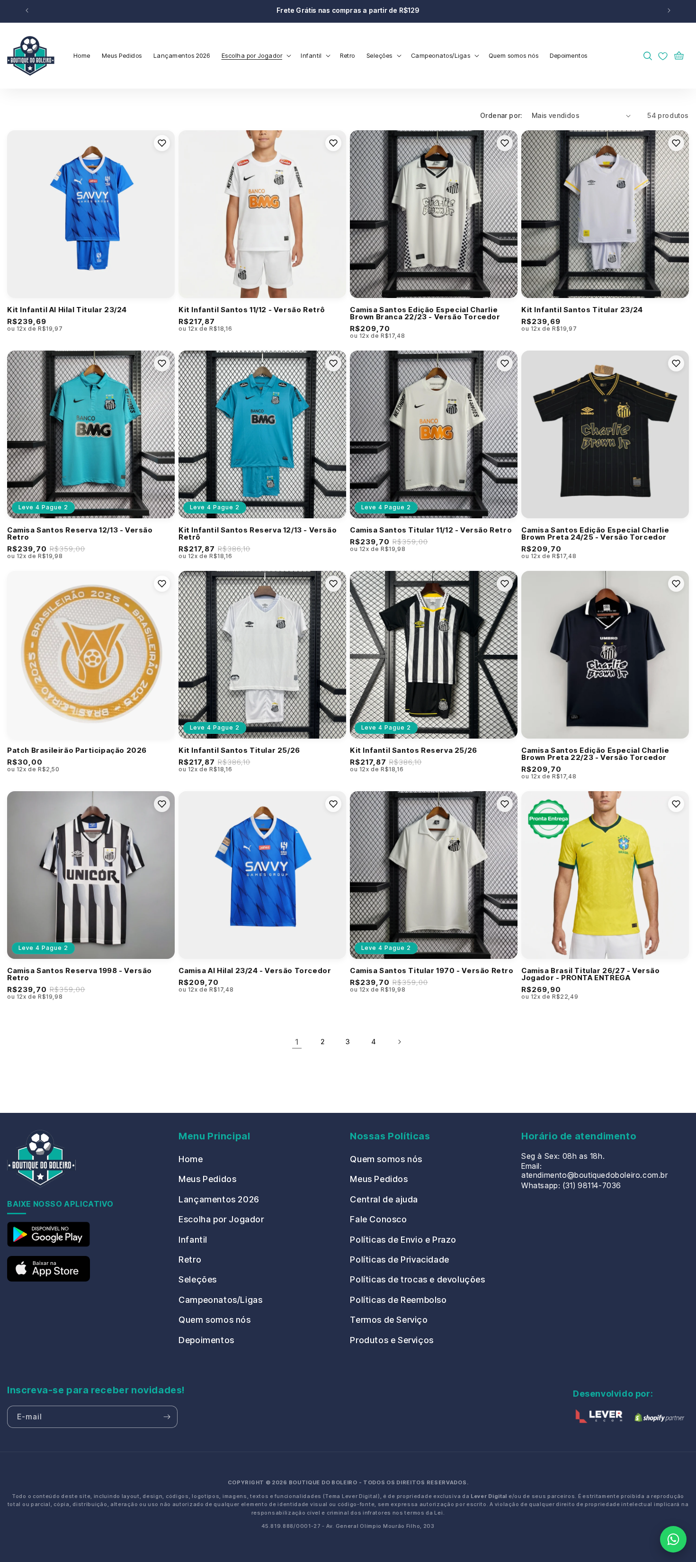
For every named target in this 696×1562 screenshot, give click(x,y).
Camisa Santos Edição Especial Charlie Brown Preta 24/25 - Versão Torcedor (595, 533)
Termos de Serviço (389, 1320)
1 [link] (297, 1042)
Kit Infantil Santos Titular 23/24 (582, 309)
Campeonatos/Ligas (220, 1300)
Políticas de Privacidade (399, 1259)
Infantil (192, 1240)
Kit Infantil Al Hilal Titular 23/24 (67, 309)
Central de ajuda (384, 1199)
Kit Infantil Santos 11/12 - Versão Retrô (251, 309)
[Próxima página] (399, 1041)
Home (190, 1159)
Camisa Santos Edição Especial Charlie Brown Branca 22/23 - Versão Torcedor (425, 313)
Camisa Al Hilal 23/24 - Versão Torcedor (254, 970)
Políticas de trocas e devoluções (417, 1279)
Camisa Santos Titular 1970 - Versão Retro (432, 970)
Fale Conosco (378, 1219)
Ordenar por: (501, 115)
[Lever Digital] (599, 1418)
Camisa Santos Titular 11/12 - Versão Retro (431, 529)
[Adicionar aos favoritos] (162, 143)
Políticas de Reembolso (398, 1300)
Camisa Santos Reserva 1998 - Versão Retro (79, 974)
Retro (189, 1259)
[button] (255, 55)
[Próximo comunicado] (669, 10)
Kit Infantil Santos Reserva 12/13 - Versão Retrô (257, 533)
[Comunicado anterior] (27, 10)
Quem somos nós (214, 1320)
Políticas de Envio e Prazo (403, 1240)
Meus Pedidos (207, 1179)
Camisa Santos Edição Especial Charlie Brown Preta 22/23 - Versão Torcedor (595, 754)
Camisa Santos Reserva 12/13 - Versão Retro (80, 533)
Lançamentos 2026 (218, 1199)
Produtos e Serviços (391, 1340)
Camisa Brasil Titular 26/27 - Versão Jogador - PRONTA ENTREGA (590, 974)
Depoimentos (206, 1340)
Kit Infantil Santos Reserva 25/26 (413, 750)
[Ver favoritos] (662, 55)
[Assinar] (166, 1417)
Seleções (197, 1279)
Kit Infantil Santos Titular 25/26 (239, 750)
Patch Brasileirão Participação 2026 (77, 750)
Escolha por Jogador (221, 1219)
